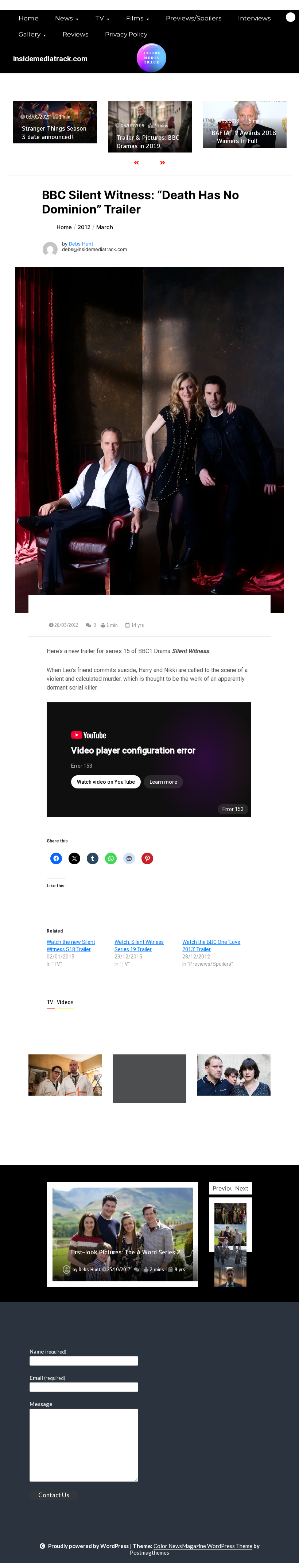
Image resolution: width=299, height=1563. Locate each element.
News (64, 18)
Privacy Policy (126, 34)
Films (135, 18)
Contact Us (53, 1495)
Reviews (76, 34)
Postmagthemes (149, 1552)
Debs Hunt (81, 244)
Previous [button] (224, 1188)
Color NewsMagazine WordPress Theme (203, 1546)
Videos (65, 1002)
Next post (240, 1124)
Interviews (254, 18)
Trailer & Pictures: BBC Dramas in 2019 (53, 142)
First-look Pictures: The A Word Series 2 (125, 1252)
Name (48, 1351)
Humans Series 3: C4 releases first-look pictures (239, 130)
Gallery (29, 34)
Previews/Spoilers (194, 18)
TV (99, 18)
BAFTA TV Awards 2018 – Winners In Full (149, 137)
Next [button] (241, 1188)
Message (41, 1404)
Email (47, 1377)
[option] (55, 127)
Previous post (64, 1124)
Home (29, 18)
